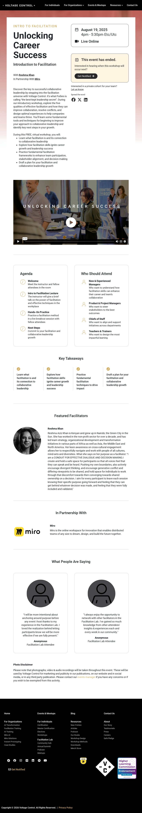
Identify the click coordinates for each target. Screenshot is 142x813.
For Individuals (52, 5)
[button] (73, 99)
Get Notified (84, 76)
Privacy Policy (66, 807)
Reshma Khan (26, 75)
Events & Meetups (97, 5)
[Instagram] (21, 760)
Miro (37, 79)
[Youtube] (45, 760)
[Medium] (27, 760)
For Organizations (73, 5)
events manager (86, 677)
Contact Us (132, 5)
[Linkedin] (33, 760)
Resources (115, 5)
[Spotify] (39, 760)
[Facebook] (15, 760)
